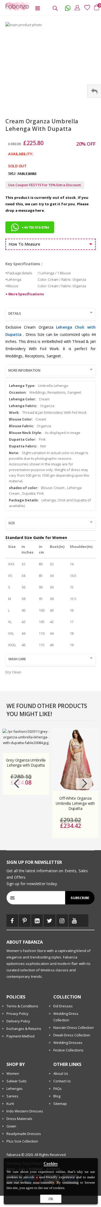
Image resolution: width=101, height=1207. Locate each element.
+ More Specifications (24, 294)
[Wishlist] (85, 7)
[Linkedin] (37, 920)
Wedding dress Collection (65, 1016)
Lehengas (14, 1088)
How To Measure (24, 244)
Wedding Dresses (67, 1042)
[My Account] (76, 7)
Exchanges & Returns (23, 1028)
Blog (56, 1096)
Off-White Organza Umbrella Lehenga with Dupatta (75, 803)
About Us (60, 1073)
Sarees (12, 1096)
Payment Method (20, 1036)
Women (12, 1073)
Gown (11, 1126)
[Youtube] (74, 920)
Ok (50, 1198)
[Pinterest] (24, 920)
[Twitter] (49, 920)
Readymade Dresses (23, 1133)
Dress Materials (19, 1118)
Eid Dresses (63, 1006)
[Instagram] (62, 920)
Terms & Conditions (22, 1006)
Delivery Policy (18, 1021)
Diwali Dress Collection (71, 1035)
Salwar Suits (16, 1081)
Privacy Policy (17, 1013)
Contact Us (62, 1081)
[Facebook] (12, 920)
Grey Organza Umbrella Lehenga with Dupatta (26, 763)
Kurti (10, 1103)
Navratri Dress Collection (73, 1027)
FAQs (57, 1088)
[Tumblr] (84, 920)
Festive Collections (68, 1050)
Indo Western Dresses (24, 1111)
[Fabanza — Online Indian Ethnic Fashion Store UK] (16, 6)
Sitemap (60, 1103)
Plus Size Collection (22, 1141)
